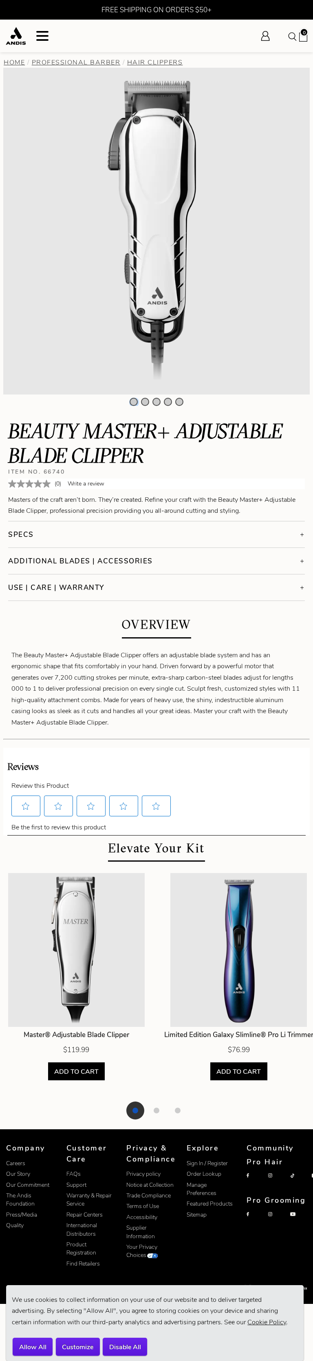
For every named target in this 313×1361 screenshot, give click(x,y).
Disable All (125, 1347)
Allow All (32, 1347)
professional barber (76, 62)
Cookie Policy (266, 1322)
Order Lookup (204, 1174)
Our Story (18, 1174)
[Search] (292, 36)
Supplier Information (140, 1232)
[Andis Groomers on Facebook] (256, 1221)
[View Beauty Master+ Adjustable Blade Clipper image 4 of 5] (168, 402)
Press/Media (21, 1215)
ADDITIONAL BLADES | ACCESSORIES (80, 561)
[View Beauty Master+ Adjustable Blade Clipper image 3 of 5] (156, 402)
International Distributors (81, 1229)
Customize (77, 1347)
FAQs (73, 1174)
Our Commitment (27, 1185)
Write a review (86, 484)
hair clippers (155, 62)
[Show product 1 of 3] (135, 1110)
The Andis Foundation (20, 1200)
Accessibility (141, 1217)
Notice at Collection (150, 1185)
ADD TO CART (76, 1071)
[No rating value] (31, 484)
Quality (15, 1225)
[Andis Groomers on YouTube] (299, 1221)
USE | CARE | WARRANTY (56, 587)
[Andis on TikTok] (299, 1182)
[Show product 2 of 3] (156, 1110)
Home (14, 62)
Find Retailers (83, 1264)
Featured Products (210, 1204)
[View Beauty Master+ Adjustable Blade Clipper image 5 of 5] (179, 402)
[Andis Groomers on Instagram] (277, 1221)
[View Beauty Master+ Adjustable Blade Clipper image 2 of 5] (145, 402)
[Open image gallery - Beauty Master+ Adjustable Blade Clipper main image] (156, 230)
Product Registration (81, 1249)
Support (76, 1185)
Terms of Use (142, 1206)
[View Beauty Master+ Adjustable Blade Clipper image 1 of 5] (134, 402)
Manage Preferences (201, 1189)
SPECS (21, 534)
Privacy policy (143, 1174)
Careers (15, 1163)
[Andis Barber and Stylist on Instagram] (277, 1182)
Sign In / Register (207, 1163)
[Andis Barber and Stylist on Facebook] (256, 1182)
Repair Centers (84, 1215)
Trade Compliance (148, 1195)
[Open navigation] (42, 36)
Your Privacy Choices (141, 1251)
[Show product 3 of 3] (178, 1110)
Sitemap (197, 1215)
